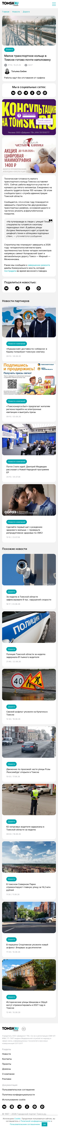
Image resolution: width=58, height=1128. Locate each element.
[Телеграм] (26, 93)
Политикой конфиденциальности (35, 1121)
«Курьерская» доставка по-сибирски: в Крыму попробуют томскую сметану (26, 350)
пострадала (10, 271)
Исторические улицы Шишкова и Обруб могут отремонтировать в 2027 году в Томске (26, 1005)
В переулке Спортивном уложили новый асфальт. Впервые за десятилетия (27, 946)
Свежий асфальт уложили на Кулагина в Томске (26, 713)
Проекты (6, 1064)
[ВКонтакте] (13, 93)
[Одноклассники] (32, 93)
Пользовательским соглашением (25, 1124)
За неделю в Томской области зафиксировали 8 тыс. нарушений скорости (28, 598)
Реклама (6, 1079)
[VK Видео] (19, 93)
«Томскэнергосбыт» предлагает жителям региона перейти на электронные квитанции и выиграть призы (28, 409)
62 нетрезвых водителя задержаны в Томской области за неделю (25, 828)
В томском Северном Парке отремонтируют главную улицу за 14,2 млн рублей (28, 887)
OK (44, 1124)
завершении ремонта (39, 265)
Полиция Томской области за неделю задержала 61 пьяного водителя (25, 655)
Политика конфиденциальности (18, 1094)
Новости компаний (16, 343)
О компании (8, 1074)
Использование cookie (13, 1099)
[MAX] (45, 93)
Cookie (17, 1118)
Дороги (26, 12)
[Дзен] (38, 93)
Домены (6, 1069)
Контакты (7, 1059)
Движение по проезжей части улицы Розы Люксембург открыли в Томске (28, 770)
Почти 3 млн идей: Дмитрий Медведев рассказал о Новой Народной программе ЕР (27, 469)
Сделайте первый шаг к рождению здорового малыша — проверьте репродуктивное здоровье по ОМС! (24, 530)
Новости (16, 12)
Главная (5, 12)
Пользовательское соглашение (18, 1089)
